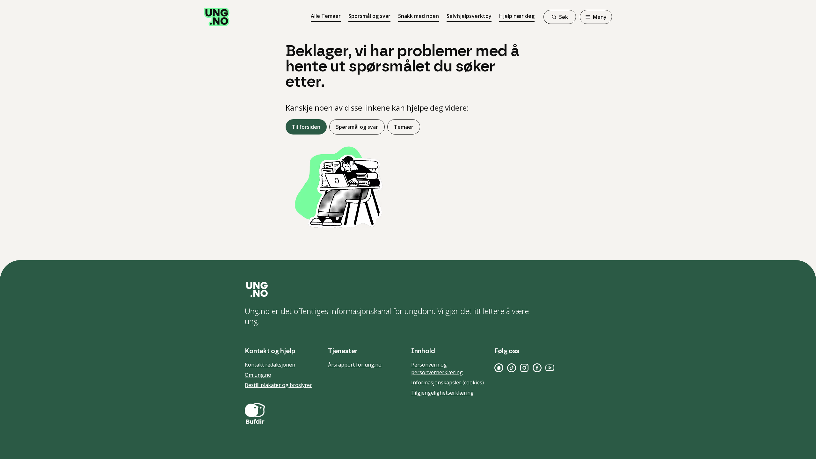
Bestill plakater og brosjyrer (278, 385)
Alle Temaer (326, 15)
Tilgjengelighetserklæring (442, 392)
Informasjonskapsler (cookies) (447, 382)
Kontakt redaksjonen (270, 364)
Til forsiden (306, 126)
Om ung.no (258, 374)
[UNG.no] (408, 289)
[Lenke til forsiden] (216, 17)
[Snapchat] (498, 367)
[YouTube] (549, 367)
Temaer (403, 126)
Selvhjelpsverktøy (469, 15)
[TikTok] (511, 367)
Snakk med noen (418, 15)
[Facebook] (537, 367)
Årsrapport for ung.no (355, 364)
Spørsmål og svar (369, 15)
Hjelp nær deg (517, 15)
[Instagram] (524, 367)
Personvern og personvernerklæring (437, 368)
